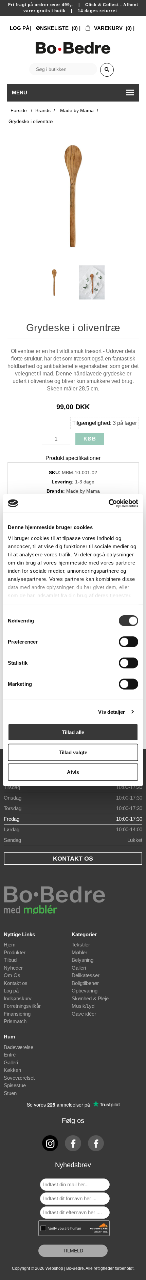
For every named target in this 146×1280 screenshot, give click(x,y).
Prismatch (15, 1021)
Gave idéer (84, 1014)
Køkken (12, 1070)
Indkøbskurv (18, 998)
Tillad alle (73, 732)
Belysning (82, 960)
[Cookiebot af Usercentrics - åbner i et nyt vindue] (108, 503)
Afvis (73, 772)
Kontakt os (16, 983)
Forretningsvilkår (22, 1006)
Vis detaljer (111, 711)
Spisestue (15, 1085)
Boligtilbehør (85, 983)
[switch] (128, 641)
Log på (11, 990)
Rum (9, 1036)
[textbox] (63, 69)
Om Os (12, 975)
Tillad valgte (73, 752)
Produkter (14, 952)
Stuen (10, 1093)
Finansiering (17, 1014)
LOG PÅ (20, 28)
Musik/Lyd (83, 1006)
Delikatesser (85, 975)
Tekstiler (81, 944)
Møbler (79, 952)
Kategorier (84, 934)
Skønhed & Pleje (90, 998)
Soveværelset (19, 1078)
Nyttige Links (19, 934)
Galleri (79, 968)
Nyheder (13, 968)
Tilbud (10, 960)
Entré (10, 1055)
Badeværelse (18, 1047)
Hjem (10, 944)
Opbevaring (84, 990)
